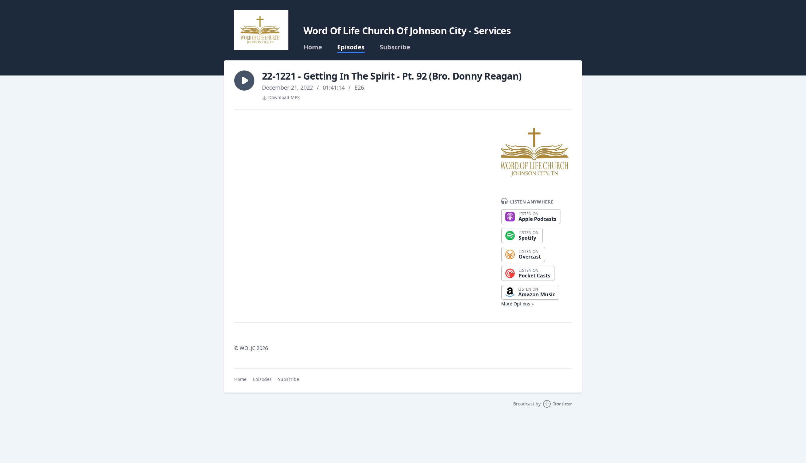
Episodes (351, 47)
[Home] (261, 30)
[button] (244, 80)
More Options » (517, 304)
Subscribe (395, 47)
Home (313, 47)
